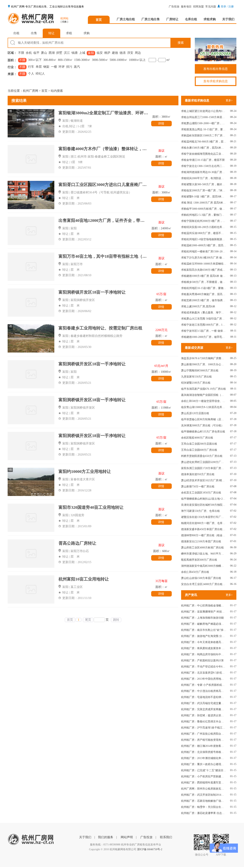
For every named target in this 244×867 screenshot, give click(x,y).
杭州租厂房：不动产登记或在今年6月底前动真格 (203, 666)
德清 (123, 52)
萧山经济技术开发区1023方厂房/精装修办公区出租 (203, 480)
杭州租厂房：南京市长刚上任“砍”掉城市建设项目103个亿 (203, 630)
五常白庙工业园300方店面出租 (199, 443)
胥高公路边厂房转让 (77, 543)
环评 (62, 66)
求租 (69, 33)
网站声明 (127, 837)
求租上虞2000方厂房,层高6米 (198, 306)
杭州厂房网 (30, 90)
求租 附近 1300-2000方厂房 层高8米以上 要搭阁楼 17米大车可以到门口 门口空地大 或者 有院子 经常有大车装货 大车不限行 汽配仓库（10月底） (203, 202)
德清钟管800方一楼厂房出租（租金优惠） (203, 535)
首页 (99, 19)
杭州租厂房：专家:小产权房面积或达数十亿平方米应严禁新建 (203, 684)
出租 (16, 33)
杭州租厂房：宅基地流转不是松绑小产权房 (203, 697)
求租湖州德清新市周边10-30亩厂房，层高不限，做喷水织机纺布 (203, 172)
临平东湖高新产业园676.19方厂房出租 (203, 388)
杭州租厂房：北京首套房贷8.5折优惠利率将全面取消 (203, 672)
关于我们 (228, 19)
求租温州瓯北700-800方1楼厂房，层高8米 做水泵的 (203, 141)
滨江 (67, 52)
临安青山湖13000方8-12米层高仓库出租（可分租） (203, 407)
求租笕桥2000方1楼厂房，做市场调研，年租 (203, 300)
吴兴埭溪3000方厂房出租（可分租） (202, 425)
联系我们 (166, 837)
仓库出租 (191, 19)
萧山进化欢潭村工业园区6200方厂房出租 (203, 462)
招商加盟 (198, 6)
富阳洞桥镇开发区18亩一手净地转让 (92, 292)
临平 (36, 52)
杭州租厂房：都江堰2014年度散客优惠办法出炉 (203, 746)
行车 (31, 66)
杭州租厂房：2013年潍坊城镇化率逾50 (203, 758)
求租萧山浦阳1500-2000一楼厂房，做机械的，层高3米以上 (203, 123)
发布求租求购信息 (215, 81)
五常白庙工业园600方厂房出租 (199, 449)
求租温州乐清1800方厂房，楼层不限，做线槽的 (203, 233)
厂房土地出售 (150, 19)
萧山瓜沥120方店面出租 (195, 413)
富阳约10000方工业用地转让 (85, 471)
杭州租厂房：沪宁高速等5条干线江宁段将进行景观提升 (203, 727)
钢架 (46, 66)
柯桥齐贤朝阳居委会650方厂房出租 (201, 456)
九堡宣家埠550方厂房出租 (196, 376)
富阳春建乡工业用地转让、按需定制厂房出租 (100, 328)
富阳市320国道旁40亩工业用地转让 (91, 507)
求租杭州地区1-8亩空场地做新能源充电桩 (203, 239)
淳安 (130, 52)
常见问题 (210, 6)
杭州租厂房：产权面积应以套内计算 (202, 660)
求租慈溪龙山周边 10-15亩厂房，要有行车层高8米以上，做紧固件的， (203, 129)
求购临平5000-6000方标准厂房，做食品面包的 (203, 208)
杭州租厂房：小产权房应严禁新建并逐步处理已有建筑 (203, 776)
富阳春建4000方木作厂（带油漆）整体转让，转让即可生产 (113, 148)
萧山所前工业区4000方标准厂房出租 (202, 547)
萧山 (44, 52)
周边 (138, 52)
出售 (34, 33)
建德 (115, 52)
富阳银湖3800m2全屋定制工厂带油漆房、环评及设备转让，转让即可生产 (126, 112)
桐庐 (107, 52)
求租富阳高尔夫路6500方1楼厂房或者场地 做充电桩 (203, 269)
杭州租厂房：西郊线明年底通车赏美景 (203, 782)
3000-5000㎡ (100, 59)
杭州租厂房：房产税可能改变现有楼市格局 (203, 739)
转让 (51, 33)
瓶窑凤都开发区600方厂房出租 (199, 559)
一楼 (54, 66)
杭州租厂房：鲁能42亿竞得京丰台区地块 (203, 721)
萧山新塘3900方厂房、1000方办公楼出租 (203, 364)
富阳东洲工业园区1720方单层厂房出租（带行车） (203, 468)
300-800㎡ (49, 59)
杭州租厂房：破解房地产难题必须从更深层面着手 (203, 623)
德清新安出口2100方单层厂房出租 (201, 541)
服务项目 (186, 6)
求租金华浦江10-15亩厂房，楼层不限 (203, 160)
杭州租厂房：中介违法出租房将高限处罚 (203, 691)
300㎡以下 (35, 59)
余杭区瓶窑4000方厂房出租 (197, 437)
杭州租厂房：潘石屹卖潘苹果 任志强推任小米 (203, 813)
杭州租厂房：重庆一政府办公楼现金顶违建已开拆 (203, 764)
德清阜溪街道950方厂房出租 (197, 474)
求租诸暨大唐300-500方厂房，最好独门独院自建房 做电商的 (203, 184)
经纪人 (40, 73)
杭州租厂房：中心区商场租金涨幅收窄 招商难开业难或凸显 (203, 605)
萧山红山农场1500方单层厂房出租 (201, 578)
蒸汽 (77, 66)
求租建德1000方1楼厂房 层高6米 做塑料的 (203, 276)
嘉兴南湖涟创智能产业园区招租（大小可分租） (203, 395)
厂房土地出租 (126, 19)
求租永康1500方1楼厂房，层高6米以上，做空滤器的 (203, 147)
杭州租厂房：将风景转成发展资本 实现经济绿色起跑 (203, 648)
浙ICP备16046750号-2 (149, 849)
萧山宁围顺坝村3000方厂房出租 (199, 370)
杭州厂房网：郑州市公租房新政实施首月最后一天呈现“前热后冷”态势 (203, 788)
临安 (100, 52)
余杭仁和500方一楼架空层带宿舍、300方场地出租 (203, 401)
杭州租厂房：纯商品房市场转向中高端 (203, 654)
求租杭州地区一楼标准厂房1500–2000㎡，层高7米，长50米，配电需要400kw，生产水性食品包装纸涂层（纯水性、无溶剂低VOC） (203, 251)
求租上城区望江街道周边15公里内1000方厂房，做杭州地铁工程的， (203, 111)
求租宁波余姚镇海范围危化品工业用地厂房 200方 (203, 153)
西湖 (52, 52)
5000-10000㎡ (118, 59)
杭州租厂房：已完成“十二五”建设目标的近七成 (203, 770)
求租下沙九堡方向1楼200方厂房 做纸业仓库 (203, 257)
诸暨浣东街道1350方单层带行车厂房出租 (203, 517)
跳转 (116, 619)
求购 (86, 33)
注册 (231, 6)
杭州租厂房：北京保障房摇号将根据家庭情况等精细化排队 (203, 752)
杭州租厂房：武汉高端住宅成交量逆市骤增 (203, 703)
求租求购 (210, 19)
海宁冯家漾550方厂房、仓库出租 (200, 511)
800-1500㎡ (65, 59)
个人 (31, 73)
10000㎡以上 (137, 59)
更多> (229, 100)
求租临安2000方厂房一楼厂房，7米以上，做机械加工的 (203, 190)
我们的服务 (105, 837)
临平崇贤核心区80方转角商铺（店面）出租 (203, 419)
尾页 (88, 619)
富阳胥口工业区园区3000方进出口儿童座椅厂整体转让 (109, 184)
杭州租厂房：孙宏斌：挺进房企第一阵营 (203, 715)
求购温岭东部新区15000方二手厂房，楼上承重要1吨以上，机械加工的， (203, 135)
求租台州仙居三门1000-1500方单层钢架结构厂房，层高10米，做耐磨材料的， (203, 117)
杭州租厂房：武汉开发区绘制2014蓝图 (203, 794)
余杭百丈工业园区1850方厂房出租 (201, 492)
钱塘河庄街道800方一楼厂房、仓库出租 (203, 523)
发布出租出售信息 (215, 68)
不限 (21, 52)
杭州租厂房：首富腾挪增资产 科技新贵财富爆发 (203, 611)
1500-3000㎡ (82, 59)
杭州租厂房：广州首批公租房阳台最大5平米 (203, 733)
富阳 (91, 53)
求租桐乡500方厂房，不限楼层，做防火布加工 (203, 282)
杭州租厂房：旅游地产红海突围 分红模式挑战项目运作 (203, 636)
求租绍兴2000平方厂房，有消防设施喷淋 (203, 178)
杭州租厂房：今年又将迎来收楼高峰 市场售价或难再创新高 (203, 642)
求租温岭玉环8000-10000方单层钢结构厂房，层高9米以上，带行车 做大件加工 (203, 263)
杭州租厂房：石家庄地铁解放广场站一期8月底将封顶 (203, 800)
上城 (82, 52)
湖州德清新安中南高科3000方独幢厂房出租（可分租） (203, 565)
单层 (39, 66)
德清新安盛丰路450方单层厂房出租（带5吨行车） (203, 529)
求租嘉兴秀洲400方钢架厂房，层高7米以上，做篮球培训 (203, 294)
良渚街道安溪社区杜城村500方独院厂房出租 (203, 504)
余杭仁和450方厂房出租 (195, 572)
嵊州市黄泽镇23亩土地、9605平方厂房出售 (203, 553)
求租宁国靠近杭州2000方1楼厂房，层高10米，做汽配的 (203, 221)
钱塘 (74, 52)
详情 (161, 123)
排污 (69, 66)
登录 (223, 6)
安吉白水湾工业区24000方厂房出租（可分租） (203, 584)
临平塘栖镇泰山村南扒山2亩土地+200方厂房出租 (203, 498)
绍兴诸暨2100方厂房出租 (195, 382)
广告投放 (174, 6)
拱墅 (59, 52)
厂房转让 (172, 19)
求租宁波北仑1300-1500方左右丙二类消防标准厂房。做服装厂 (203, 166)
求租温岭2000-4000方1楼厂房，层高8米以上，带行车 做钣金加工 (203, 245)
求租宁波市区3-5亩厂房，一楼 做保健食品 (203, 330)
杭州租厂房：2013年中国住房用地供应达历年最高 (203, 678)
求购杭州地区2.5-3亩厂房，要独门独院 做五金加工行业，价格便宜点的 (203, 214)
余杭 (29, 52)
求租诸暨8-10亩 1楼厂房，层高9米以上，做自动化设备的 (203, 196)
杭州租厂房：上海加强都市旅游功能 (202, 617)
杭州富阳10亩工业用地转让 (84, 579)
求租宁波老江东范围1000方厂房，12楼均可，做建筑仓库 (203, 324)
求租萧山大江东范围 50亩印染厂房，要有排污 (203, 318)
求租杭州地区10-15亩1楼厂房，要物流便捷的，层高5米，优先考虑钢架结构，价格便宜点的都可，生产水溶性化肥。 (203, 288)
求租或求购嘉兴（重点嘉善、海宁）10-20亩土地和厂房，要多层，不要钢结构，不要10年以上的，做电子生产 (203, 312)
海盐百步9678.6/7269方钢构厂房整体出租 (203, 358)
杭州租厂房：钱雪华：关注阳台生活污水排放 (203, 807)
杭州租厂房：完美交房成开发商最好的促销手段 (203, 709)
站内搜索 (57, 90)
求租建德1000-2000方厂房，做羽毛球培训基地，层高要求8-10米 (203, 337)
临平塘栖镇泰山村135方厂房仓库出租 (203, 431)
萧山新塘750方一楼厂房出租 (197, 486)
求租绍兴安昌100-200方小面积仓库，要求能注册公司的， (203, 227)
